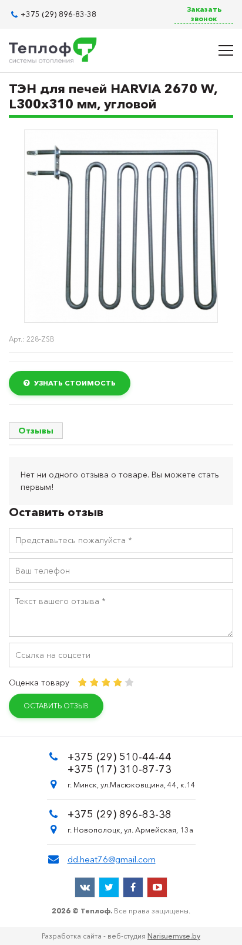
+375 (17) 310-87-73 (120, 769)
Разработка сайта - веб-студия (121, 936)
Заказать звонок (204, 14)
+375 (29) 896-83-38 (58, 14)
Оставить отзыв (56, 705)
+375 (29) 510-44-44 (120, 756)
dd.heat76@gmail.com (112, 859)
